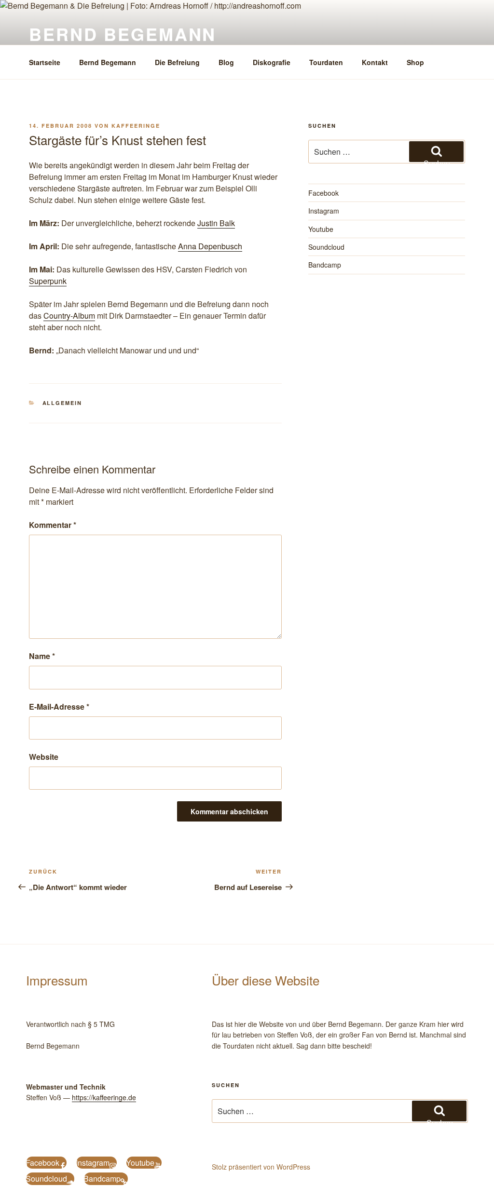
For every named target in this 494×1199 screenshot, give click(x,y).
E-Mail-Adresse (59, 706)
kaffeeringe (135, 125)
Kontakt (375, 62)
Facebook (323, 193)
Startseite (44, 62)
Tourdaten (326, 62)
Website (43, 756)
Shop (415, 62)
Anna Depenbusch (210, 246)
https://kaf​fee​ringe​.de (104, 1097)
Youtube (320, 229)
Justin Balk (216, 223)
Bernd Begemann (122, 33)
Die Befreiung (177, 62)
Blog (226, 62)
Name (42, 655)
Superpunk (48, 280)
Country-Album (69, 315)
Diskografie (271, 62)
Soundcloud (326, 247)
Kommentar (52, 524)
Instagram (323, 211)
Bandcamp (324, 264)
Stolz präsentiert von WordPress (261, 1167)
